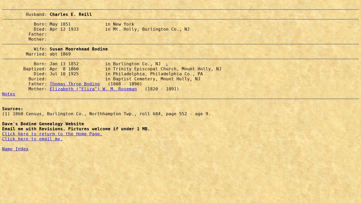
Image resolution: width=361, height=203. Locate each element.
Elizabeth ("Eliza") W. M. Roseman (93, 88)
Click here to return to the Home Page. (52, 133)
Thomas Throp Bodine (75, 83)
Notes (8, 93)
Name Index (15, 148)
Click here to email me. (32, 138)
